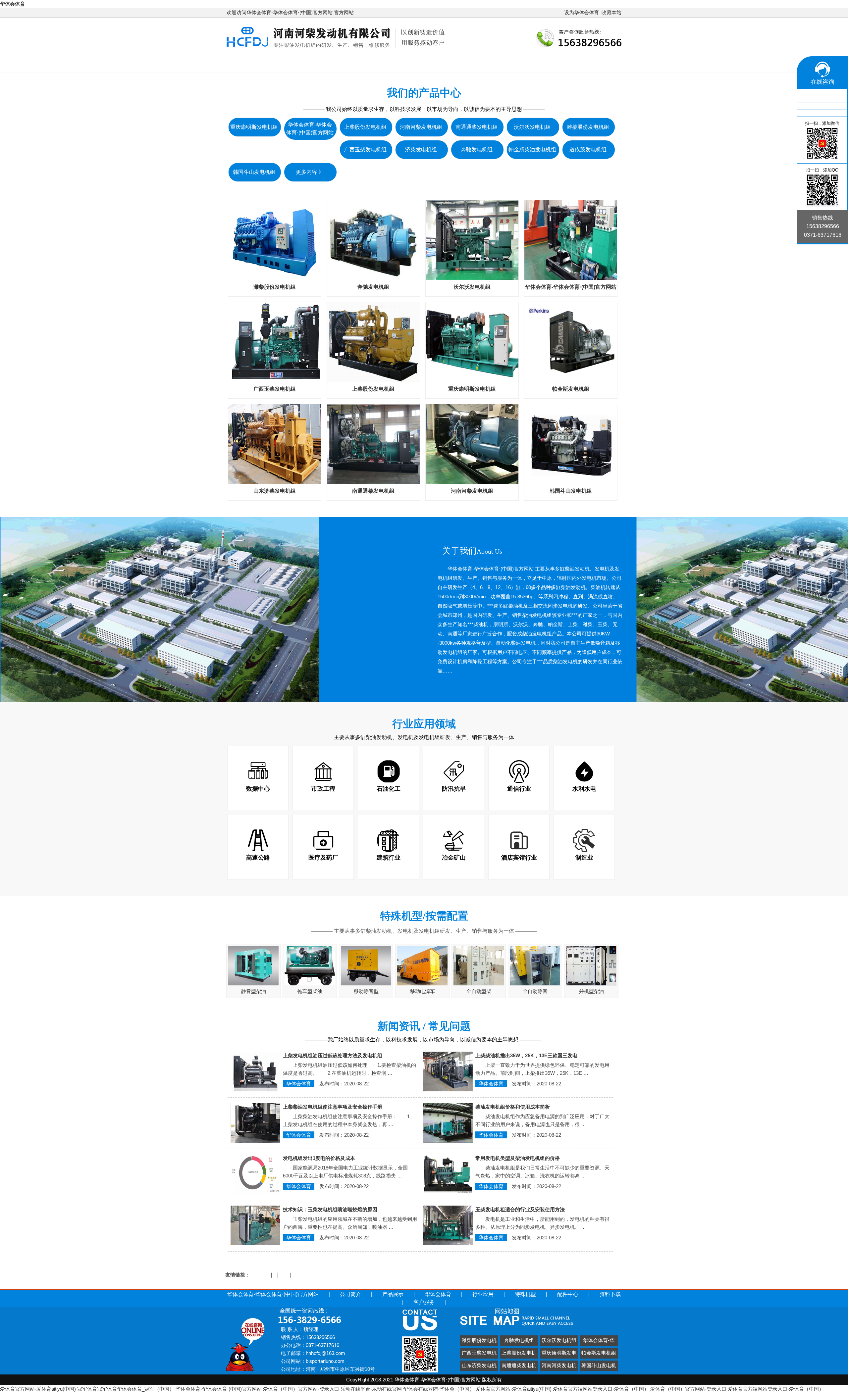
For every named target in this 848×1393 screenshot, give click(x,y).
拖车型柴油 (309, 991)
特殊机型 (545, 63)
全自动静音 (535, 991)
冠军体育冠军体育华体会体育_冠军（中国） (125, 1389)
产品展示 (411, 63)
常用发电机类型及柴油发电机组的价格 (517, 1158)
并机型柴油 (591, 991)
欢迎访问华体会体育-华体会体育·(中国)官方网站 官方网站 (290, 12)
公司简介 (368, 63)
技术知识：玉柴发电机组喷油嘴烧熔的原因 (330, 1209)
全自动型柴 (478, 991)
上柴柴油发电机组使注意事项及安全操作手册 (332, 1107)
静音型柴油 (253, 991)
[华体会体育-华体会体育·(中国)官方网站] (336, 49)
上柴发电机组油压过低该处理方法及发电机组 (332, 1055)
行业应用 (502, 63)
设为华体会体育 (581, 12)
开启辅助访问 (561, 13)
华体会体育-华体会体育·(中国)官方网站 (286, 63)
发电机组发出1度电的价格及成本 (319, 1158)
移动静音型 (366, 991)
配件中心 (588, 63)
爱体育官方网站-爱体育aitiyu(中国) (38, 1389)
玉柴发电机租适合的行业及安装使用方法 (520, 1209)
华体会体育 (12, 4)
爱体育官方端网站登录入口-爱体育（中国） (601, 1389)
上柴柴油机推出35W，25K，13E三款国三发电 (526, 1055)
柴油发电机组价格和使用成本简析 (512, 1107)
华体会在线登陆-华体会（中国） (438, 1389)
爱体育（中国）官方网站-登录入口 (301, 1389)
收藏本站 (611, 12)
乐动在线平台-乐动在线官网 (371, 1389)
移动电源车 (422, 991)
